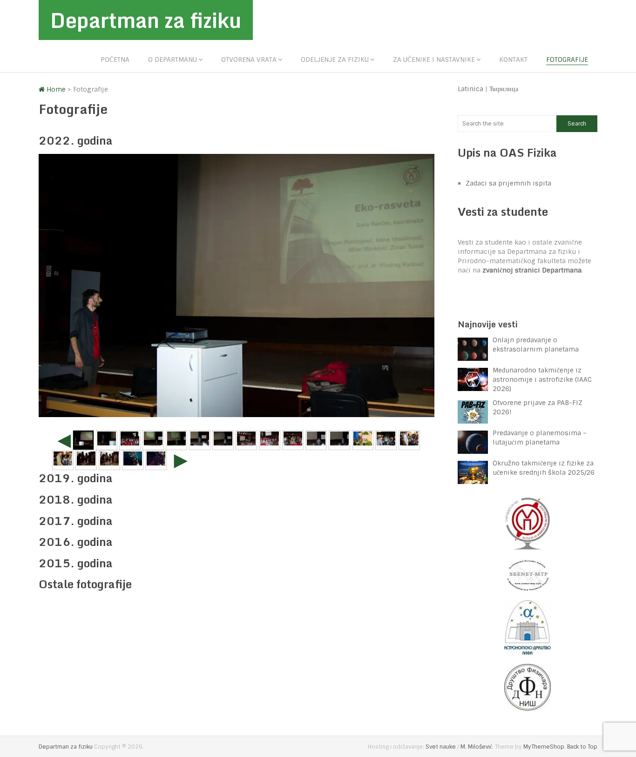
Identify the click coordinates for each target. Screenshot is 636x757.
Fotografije (567, 59)
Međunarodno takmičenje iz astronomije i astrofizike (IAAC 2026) (542, 379)
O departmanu (172, 59)
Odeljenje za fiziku (335, 59)
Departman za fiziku (145, 20)
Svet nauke (441, 746)
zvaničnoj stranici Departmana (532, 270)
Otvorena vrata (249, 59)
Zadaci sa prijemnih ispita (508, 183)
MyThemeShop (543, 746)
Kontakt (513, 59)
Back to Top (582, 746)
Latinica (470, 89)
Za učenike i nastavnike (434, 59)
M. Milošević (476, 746)
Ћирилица (503, 89)
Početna (115, 59)
